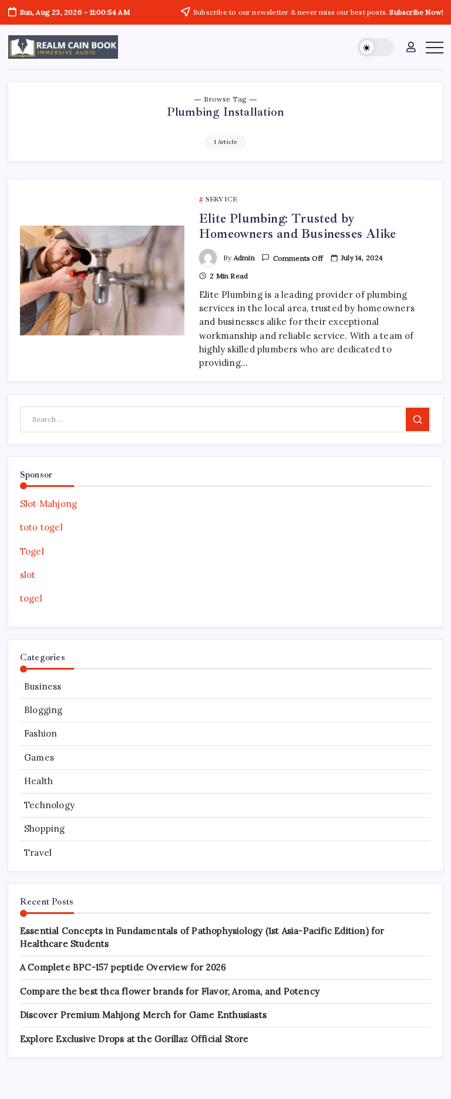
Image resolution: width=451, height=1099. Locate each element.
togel (31, 598)
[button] (375, 47)
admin (244, 257)
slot (28, 574)
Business (43, 686)
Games (39, 757)
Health (38, 781)
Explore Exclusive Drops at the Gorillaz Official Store (134, 1038)
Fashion (40, 733)
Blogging (43, 709)
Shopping (44, 828)
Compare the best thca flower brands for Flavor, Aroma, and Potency (169, 991)
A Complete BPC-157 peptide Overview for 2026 (123, 967)
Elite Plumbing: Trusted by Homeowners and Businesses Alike (297, 226)
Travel (38, 852)
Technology (49, 805)
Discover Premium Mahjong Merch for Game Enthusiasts (143, 1014)
